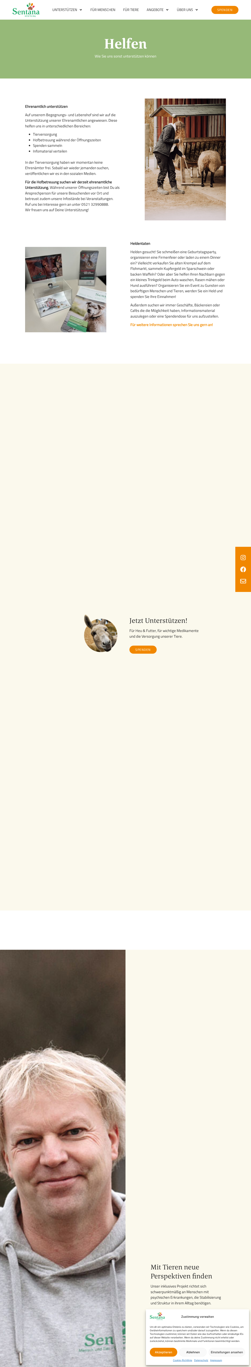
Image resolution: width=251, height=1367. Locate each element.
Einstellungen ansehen (227, 1352)
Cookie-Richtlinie (182, 1360)
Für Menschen (102, 10)
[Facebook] (243, 569)
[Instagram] (243, 557)
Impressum (216, 1360)
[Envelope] (243, 581)
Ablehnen (193, 1352)
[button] (143, 650)
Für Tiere (131, 10)
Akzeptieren (163, 1352)
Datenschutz (201, 1360)
